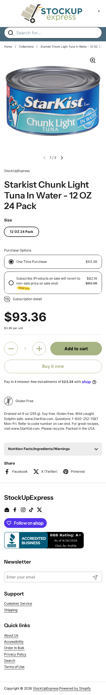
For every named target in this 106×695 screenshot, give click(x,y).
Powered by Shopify (75, 688)
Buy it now (53, 366)
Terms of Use (14, 667)
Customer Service (18, 603)
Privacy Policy (15, 654)
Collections (26, 46)
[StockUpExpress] (51, 13)
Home (8, 46)
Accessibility (14, 642)
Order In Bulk (14, 648)
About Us (11, 635)
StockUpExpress (45, 688)
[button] (61, 157)
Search (9, 660)
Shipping (10, 610)
